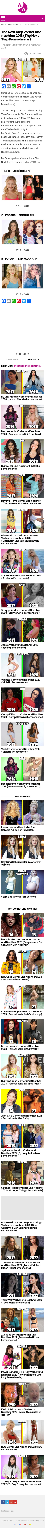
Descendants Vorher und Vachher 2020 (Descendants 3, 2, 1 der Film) (21, 433)
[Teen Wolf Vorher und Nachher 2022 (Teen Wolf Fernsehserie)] (22, 1285)
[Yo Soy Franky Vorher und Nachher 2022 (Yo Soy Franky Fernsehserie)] (22, 1467)
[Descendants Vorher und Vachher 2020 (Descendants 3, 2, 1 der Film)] (22, 417)
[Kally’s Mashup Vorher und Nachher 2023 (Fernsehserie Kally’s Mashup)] (22, 997)
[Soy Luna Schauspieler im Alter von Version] (22, 847)
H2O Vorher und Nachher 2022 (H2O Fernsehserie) (21, 1448)
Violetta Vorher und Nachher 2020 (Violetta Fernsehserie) (20, 681)
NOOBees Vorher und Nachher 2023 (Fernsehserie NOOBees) (21, 978)
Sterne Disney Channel (27, 365)
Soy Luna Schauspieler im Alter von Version (21, 863)
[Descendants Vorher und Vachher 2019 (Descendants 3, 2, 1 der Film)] (22, 769)
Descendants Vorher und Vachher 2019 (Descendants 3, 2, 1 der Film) (20, 785)
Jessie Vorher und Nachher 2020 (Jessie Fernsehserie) (19, 646)
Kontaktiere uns (7, 1511)
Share (4, 61)
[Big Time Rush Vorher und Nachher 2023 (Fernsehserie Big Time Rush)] (22, 1066)
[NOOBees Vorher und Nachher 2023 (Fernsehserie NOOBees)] (22, 962)
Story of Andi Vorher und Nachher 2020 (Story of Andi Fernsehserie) (20, 612)
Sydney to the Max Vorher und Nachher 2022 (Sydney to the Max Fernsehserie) (20, 1153)
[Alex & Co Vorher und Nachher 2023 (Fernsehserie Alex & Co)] (22, 1101)
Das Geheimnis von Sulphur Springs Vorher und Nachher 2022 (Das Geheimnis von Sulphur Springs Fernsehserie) (21, 1226)
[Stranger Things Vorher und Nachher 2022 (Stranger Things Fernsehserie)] (22, 1173)
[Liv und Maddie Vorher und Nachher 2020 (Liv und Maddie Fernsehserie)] (22, 382)
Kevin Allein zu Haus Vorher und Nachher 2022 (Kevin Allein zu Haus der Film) (21, 1412)
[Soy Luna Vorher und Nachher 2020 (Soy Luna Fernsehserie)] (22, 561)
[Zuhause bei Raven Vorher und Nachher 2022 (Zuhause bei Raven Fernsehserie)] (22, 1320)
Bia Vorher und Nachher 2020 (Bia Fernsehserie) (20, 467)
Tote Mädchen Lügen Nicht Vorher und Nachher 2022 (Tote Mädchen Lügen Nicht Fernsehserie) (20, 1265)
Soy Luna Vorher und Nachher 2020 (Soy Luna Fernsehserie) (21, 577)
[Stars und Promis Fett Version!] (22, 882)
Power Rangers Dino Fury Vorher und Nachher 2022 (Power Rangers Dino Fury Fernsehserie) (22, 1374)
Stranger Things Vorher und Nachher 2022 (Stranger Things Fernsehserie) (22, 1189)
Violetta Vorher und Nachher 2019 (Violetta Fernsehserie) (20, 750)
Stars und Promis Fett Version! (18, 896)
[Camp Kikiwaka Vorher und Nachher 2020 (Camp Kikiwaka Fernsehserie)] (22, 699)
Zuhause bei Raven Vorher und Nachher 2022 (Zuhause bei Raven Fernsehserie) (20, 1337)
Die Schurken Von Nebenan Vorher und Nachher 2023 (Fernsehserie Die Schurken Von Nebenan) (21, 942)
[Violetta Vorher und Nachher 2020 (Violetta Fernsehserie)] (22, 665)
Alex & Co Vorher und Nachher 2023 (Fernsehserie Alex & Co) (21, 1117)
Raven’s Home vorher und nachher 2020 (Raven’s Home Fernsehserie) (21, 502)
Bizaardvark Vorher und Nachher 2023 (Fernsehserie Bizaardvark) (20, 1048)
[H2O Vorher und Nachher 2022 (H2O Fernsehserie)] (22, 1432)
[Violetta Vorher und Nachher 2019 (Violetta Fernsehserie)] (22, 734)
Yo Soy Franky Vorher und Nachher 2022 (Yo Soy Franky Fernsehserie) (21, 1483)
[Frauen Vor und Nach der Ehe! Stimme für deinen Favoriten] (22, 812)
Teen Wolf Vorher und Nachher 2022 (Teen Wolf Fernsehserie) (21, 1301)
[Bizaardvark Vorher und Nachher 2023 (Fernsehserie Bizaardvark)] (22, 1031)
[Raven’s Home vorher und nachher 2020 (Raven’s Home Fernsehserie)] (22, 486)
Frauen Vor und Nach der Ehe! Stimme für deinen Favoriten (18, 829)
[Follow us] (43, 19)
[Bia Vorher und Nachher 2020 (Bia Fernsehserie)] (22, 451)
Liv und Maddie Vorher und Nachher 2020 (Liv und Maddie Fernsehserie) (21, 398)
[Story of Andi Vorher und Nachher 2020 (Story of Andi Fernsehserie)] (22, 595)
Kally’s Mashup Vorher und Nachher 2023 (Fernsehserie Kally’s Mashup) (21, 1013)
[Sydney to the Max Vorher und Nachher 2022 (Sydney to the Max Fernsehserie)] (22, 1136)
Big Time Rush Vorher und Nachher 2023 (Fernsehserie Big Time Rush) (21, 1082)
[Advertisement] (22, 328)
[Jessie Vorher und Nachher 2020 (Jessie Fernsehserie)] (22, 630)
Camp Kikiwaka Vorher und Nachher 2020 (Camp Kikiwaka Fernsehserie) (22, 716)
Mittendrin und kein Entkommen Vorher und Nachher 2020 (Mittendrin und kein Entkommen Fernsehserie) (20, 539)
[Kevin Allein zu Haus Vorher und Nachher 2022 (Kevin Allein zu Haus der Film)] (22, 1395)
